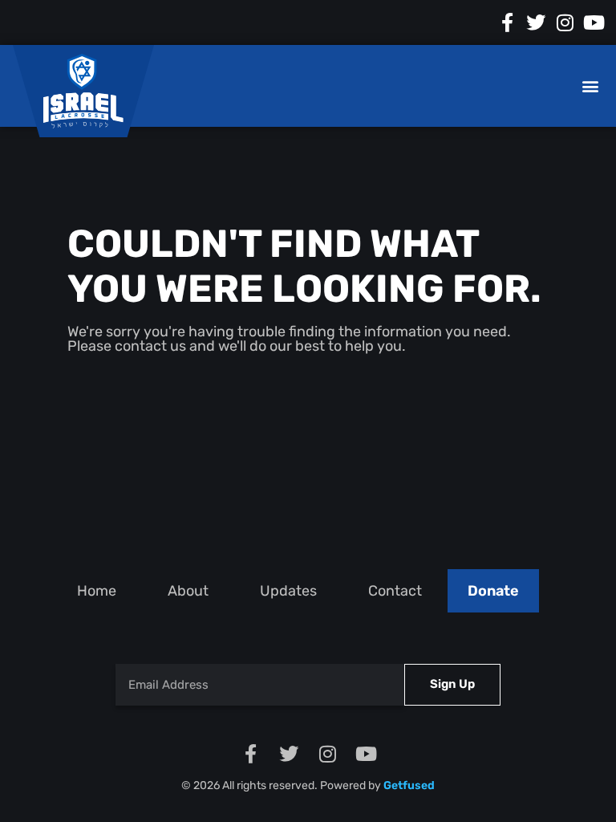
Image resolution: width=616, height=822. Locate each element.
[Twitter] (535, 22)
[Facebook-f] (507, 22)
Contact (395, 591)
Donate (493, 591)
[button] (590, 86)
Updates (288, 591)
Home (96, 591)
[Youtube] (593, 22)
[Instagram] (564, 22)
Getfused (409, 785)
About (188, 591)
